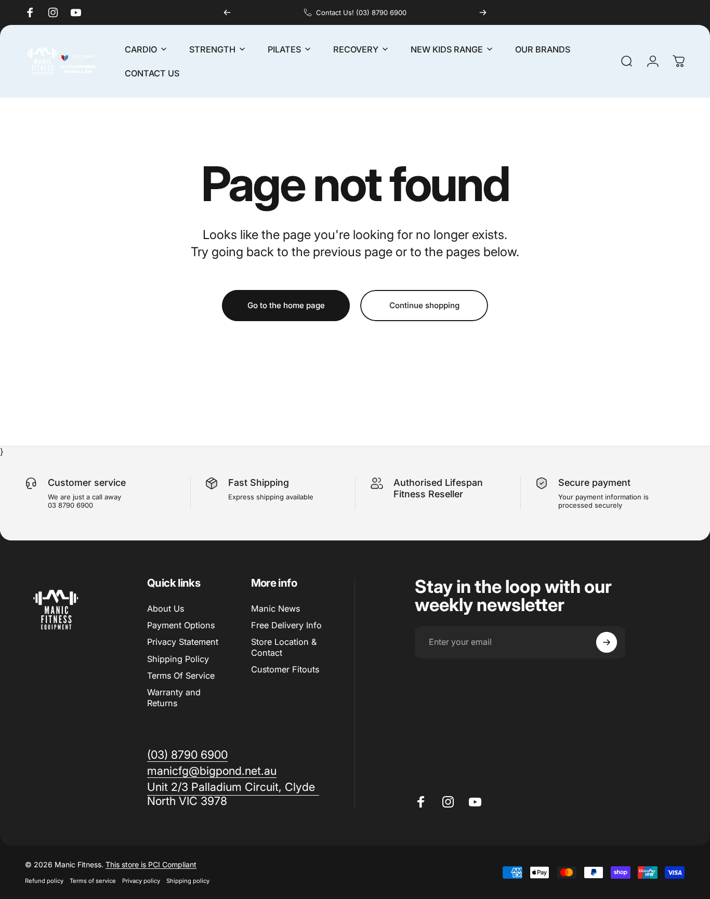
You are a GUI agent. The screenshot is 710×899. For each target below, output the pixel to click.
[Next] (482, 12)
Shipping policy (187, 880)
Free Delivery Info (286, 625)
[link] (233, 794)
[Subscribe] (606, 642)
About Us (165, 608)
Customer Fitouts (285, 669)
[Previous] (227, 12)
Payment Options (181, 625)
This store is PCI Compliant (151, 864)
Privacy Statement (182, 642)
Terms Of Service (181, 675)
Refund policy (44, 880)
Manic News (275, 608)
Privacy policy (141, 880)
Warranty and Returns (174, 698)
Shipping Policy (178, 659)
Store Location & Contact (284, 647)
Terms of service (93, 880)
